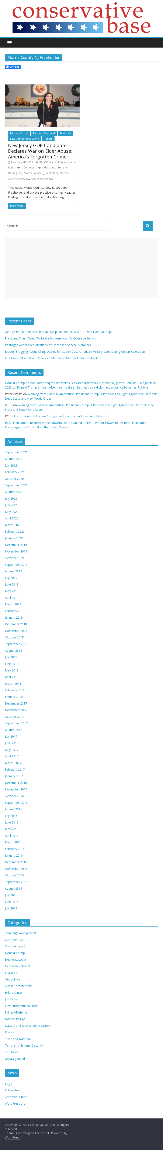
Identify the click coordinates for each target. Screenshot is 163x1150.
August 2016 (13, 809)
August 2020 (13, 492)
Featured (65, 133)
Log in (9, 1084)
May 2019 (11, 591)
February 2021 (15, 472)
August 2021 (13, 459)
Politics (48, 139)
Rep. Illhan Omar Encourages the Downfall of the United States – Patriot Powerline (62, 423)
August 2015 (13, 888)
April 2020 (11, 518)
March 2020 (13, 525)
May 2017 (11, 750)
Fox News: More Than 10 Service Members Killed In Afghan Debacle (51, 358)
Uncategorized (15, 1059)
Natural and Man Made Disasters (28, 1026)
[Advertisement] (81, 268)
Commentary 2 (15, 946)
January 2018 (14, 697)
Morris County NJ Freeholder (41, 173)
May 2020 (11, 512)
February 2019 (15, 611)
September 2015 (16, 882)
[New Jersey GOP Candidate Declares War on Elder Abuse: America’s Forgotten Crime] (42, 87)
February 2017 (15, 769)
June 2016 (11, 822)
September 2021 (16, 452)
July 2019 (11, 578)
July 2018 (11, 657)
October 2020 (14, 479)
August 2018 (13, 650)
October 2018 (14, 637)
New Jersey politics (42, 178)
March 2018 (13, 684)
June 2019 (11, 584)
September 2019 (16, 565)
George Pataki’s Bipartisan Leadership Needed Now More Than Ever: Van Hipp (59, 332)
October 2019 (14, 558)
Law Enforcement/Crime (24, 139)
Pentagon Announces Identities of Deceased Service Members (48, 345)
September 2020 (16, 485)
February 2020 (15, 531)
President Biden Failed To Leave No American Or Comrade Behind (50, 338)
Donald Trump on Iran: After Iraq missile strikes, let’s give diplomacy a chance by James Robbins (83, 387)
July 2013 (11, 908)
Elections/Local (19, 133)
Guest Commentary (18, 986)
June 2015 (11, 902)
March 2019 (13, 604)
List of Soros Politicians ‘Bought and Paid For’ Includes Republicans (60, 416)
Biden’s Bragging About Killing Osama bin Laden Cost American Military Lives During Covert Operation (75, 351)
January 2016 (14, 855)
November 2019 (16, 551)
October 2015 (14, 875)
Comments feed (16, 1097)
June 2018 (11, 664)
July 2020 (11, 498)
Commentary (14, 940)
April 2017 (11, 756)
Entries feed (13, 1090)
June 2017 (11, 743)
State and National (18, 1039)
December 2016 (16, 783)
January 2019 (14, 617)
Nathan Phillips (15, 1019)
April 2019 (11, 598)
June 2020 (11, 505)
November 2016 (16, 789)
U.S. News (12, 1052)
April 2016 (11, 836)
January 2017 (14, 776)
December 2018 (16, 624)
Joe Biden (11, 999)
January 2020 (14, 538)
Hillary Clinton (14, 992)
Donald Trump (15, 953)
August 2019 (13, 571)
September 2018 (16, 644)
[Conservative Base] (81, 4)
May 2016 (11, 829)
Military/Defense (16, 1012)
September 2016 (16, 803)
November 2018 (16, 631)
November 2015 (16, 869)
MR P (8, 405)
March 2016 (13, 842)
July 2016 (11, 816)
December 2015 (16, 862)
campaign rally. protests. (21, 933)
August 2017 (13, 730)
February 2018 (15, 690)
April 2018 (11, 677)
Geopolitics (12, 979)
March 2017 (13, 763)
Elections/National (44, 133)
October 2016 (14, 796)
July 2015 (11, 895)
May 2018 (11, 670)
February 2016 (15, 849)
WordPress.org (15, 1103)
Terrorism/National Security (24, 1045)
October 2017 (14, 717)
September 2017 (16, 723)
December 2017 (16, 703)
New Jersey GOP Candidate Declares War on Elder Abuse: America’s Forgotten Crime (40, 151)
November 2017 (16, 710)
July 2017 (11, 736)
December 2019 (16, 545)
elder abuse (49, 167)
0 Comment (28, 167)
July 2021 (11, 465)
